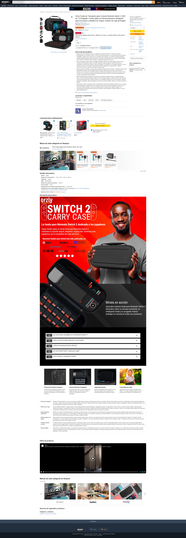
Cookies (100, 533)
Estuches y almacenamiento (65, 11)
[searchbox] (88, 2)
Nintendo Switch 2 (49, 11)
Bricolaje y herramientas (101, 5)
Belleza (175, 5)
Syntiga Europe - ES (141, 39)
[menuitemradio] (142, 472)
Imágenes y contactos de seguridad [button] (48, 513)
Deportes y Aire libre (89, 5)
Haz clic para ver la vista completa (59, 52)
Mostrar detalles (96, 132)
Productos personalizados (156, 5)
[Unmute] (145, 472)
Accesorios (56, 11)
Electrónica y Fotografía (77, 5)
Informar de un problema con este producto (87, 92)
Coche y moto (137, 5)
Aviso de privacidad (88, 533)
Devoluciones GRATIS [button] (135, 22)
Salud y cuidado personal (65, 5)
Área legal (95, 533)
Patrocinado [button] (142, 170)
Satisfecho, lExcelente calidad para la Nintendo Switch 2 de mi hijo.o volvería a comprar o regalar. (76, 446)
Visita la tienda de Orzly (80, 22)
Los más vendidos (23, 5)
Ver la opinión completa (105, 446)
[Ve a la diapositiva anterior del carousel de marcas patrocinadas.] (41, 494)
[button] (4, 5)
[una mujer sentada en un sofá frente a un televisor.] (58, 160)
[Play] (41, 471)
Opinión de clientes (49, 446)
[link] (65, 125)
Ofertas (41, 5)
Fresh (16, 5)
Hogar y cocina (47, 5)
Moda (143, 5)
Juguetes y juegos (112, 5)
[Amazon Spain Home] (80, 529)
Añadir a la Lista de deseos (137, 58)
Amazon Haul (10, 5)
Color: (76, 40)
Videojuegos (129, 5)
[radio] (41, 19)
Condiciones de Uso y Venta (77, 533)
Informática (55, 5)
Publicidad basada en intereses (109, 533)
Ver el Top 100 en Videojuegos (82, 188)
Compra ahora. (102, 110)
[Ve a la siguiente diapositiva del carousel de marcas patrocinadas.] (145, 494)
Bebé (147, 5)
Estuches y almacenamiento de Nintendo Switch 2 (56, 189)
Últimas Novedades (33, 5)
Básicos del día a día (168, 5)
